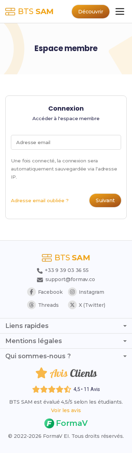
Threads (48, 305)
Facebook (50, 292)
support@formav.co (70, 279)
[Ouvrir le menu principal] (120, 11)
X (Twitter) (92, 305)
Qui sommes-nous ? (38, 356)
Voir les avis (66, 410)
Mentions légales (33, 341)
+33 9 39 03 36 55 (66, 270)
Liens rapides (27, 326)
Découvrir (90, 11)
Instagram (91, 292)
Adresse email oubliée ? (40, 200)
